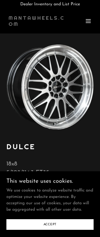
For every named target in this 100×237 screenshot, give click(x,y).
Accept (50, 224)
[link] (37, 25)
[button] (88, 21)
